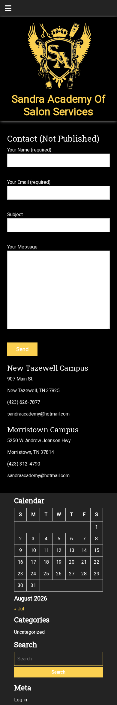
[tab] (8, 8)
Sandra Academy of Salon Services (59, 105)
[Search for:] (58, 659)
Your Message (22, 247)
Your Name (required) (29, 150)
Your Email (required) (28, 182)
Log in (20, 700)
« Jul (19, 609)
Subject (15, 214)
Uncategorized (29, 632)
